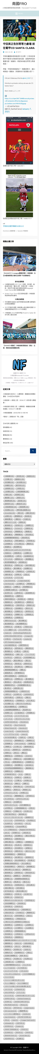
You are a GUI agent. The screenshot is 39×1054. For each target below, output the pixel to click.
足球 (26, 651)
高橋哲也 (8, 771)
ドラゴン (18, 577)
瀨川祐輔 (17, 568)
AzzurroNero (10, 513)
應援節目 (30, 912)
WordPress (32, 1050)
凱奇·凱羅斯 (28, 759)
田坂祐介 (30, 605)
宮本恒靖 (8, 934)
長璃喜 (8, 587)
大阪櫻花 (29, 525)
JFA (7, 1020)
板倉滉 (30, 476)
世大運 (18, 627)
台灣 (19, 556)
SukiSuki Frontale (24, 998)
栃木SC (29, 608)
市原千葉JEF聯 (10, 814)
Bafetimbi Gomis (10, 1035)
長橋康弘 (18, 771)
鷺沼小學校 (18, 660)
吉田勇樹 (8, 946)
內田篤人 (8, 713)
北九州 (29, 756)
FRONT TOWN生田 (11, 1029)
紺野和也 (18, 559)
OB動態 (9, 485)
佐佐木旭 (25, 537)
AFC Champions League (13, 642)
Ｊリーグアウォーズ (11, 734)
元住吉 (27, 949)
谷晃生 (18, 657)
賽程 (24, 753)
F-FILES (8, 740)
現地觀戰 (6, 427)
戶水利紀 (20, 912)
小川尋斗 (17, 746)
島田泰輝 (8, 925)
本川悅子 (28, 894)
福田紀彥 (8, 673)
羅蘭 (22, 670)
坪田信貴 (8, 937)
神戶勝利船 (19, 673)
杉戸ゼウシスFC (22, 799)
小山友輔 (29, 928)
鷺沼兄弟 (8, 565)
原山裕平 (26, 709)
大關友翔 (17, 553)
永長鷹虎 (28, 568)
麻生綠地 (22, 562)
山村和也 (30, 571)
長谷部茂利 (30, 593)
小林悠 (20, 488)
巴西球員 (18, 756)
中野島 (8, 958)
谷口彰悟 (21, 482)
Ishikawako (9, 1023)
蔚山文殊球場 (20, 860)
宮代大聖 (29, 534)
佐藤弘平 (8, 952)
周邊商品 (8, 528)
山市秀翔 (8, 808)
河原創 (8, 811)
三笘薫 (18, 780)
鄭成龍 (28, 531)
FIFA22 (24, 1029)
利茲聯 (8, 786)
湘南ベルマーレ (10, 522)
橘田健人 (9, 497)
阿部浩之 (18, 565)
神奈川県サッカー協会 (12, 869)
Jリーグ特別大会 (11, 829)
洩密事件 (16, 749)
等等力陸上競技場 (23, 510)
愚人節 (8, 688)
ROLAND (24, 722)
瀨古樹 (8, 875)
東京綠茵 (8, 525)
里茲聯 (27, 777)
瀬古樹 (8, 682)
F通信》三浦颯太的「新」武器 (13, 416)
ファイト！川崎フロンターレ (14, 980)
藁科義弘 (8, 860)
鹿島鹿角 (18, 516)
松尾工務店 (9, 888)
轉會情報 (18, 534)
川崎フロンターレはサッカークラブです (17, 550)
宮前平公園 (9, 697)
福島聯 (31, 743)
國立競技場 (9, 623)
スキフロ (8, 989)
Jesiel (15, 1020)
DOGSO (19, 1032)
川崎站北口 (24, 691)
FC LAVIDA (9, 799)
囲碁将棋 (8, 943)
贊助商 (30, 544)
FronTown (17, 639)
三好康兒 (9, 491)
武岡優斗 (8, 879)
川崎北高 (26, 832)
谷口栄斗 (28, 811)
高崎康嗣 (29, 842)
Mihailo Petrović (10, 728)
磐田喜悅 (26, 869)
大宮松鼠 (18, 934)
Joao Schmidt (10, 580)
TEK (7, 762)
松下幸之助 (9, 891)
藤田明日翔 (28, 746)
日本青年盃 (30, 900)
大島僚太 (9, 510)
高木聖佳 (21, 599)
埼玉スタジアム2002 (23, 703)
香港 (30, 599)
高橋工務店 (9, 842)
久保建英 (8, 765)
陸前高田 (28, 845)
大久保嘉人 (9, 703)
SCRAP (8, 1001)
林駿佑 (8, 802)
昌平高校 (30, 796)
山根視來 (9, 488)
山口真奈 (17, 694)
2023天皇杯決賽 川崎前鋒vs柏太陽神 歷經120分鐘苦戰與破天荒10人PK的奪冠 (20, 308)
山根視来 (18, 925)
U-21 (7, 749)
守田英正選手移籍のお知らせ (13, 226)
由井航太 (22, 676)
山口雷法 (8, 928)
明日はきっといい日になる (13, 900)
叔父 (17, 946)
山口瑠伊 (20, 583)
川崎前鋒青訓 (10, 507)
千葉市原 (30, 540)
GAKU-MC (30, 786)
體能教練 (29, 768)
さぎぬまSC (19, 989)
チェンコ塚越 (10, 983)
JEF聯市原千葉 (10, 774)
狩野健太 (18, 679)
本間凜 (8, 660)
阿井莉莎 (8, 663)
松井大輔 (20, 888)
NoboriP (8, 725)
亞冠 (26, 574)
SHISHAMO (19, 820)
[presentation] (19, 258)
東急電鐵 (29, 559)
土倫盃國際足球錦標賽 (12, 709)
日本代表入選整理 (9, 423)
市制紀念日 (21, 918)
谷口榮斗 (8, 593)
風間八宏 (8, 845)
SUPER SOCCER (11, 722)
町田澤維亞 (27, 587)
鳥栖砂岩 (8, 839)
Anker (24, 734)
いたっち (8, 719)
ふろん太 (8, 577)
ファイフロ (9, 977)
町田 (32, 808)
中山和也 (28, 958)
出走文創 (29, 765)
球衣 (20, 513)
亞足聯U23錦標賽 (11, 955)
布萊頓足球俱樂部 (11, 691)
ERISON (8, 531)
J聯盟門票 (23, 1011)
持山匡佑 (8, 540)
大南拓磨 (18, 617)
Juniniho (26, 1014)
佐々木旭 (18, 823)
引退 (29, 915)
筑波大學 (20, 605)
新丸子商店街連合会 (11, 909)
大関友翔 (8, 617)
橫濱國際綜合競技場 (22, 879)
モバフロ (8, 780)
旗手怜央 (20, 485)
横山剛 (17, 882)
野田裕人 (26, 789)
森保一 (19, 654)
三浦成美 (20, 961)
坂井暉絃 (22, 706)
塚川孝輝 (22, 620)
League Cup (29, 1008)
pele (7, 832)
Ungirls (8, 633)
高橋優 (19, 842)
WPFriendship (18, 1050)
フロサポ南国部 (28, 974)
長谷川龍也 (30, 565)
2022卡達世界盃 (10, 645)
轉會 (17, 783)
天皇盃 (8, 553)
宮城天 (20, 497)
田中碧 (20, 476)
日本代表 (8, 906)
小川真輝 (18, 928)
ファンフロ (30, 654)
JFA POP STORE (24, 1017)
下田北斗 (28, 627)
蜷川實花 (18, 857)
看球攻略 (8, 872)
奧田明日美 (9, 700)
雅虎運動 (18, 765)
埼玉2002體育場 (10, 706)
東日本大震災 (21, 891)
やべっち (8, 559)
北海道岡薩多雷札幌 (11, 537)
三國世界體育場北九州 (12, 965)
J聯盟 (17, 519)
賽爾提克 (21, 854)
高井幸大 (18, 525)
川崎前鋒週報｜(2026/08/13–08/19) (15, 413)
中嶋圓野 (29, 762)
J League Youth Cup (27, 1020)
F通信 (8, 494)
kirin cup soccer (10, 1011)
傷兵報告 (8, 651)
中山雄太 (17, 958)
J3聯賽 (8, 746)
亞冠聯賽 (8, 743)
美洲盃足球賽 (10, 866)
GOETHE (20, 1023)
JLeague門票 (21, 826)
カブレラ (20, 992)
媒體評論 (8, 756)
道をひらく (30, 851)
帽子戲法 (8, 777)
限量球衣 (8, 602)
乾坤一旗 (23, 955)
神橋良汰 (17, 759)
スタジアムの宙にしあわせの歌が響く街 (17, 986)
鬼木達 (28, 516)
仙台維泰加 (19, 952)
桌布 (16, 753)
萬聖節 (30, 602)
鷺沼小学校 (30, 835)
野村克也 (8, 851)
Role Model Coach (11, 1005)
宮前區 (19, 697)
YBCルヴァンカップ (22, 719)
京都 (30, 737)
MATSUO (17, 1008)
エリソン (8, 820)
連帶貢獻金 (19, 740)
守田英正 (25, 231)
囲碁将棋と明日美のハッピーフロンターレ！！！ (20, 940)
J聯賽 (25, 783)
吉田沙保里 (28, 943)
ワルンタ (26, 965)
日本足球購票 (10, 903)
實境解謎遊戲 (20, 931)
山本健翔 (29, 925)
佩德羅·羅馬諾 (18, 762)
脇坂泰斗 (19, 479)
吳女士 (18, 943)
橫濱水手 (21, 504)
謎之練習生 (19, 602)
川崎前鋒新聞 (22, 491)
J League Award (23, 580)
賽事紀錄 (6, 435)
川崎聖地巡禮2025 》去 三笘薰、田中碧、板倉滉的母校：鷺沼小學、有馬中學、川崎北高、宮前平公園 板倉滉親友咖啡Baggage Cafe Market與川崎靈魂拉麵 (20, 287)
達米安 (21, 501)
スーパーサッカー (21, 716)
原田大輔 (26, 946)
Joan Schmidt (10, 1017)
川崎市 (8, 694)
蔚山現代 (18, 666)
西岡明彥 (8, 857)
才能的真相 (26, 909)
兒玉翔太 (17, 949)
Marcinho (23, 728)
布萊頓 (18, 777)
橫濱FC (8, 882)
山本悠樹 (8, 544)
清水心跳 (17, 682)
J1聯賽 (17, 587)
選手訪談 (18, 648)
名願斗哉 (8, 574)
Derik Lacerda (20, 743)
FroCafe (18, 528)
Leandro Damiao (22, 731)
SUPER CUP (9, 998)
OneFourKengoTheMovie (22, 633)
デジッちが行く (24, 630)
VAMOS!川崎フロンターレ (25, 995)
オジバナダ (9, 995)
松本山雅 (30, 885)
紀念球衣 (26, 749)
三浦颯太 (17, 811)
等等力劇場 (19, 540)
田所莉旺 (18, 872)
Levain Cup (9, 731)
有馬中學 (8, 835)
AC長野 (20, 1038)
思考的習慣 (19, 915)
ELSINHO (8, 1032)
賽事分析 (29, 648)
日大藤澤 (17, 802)
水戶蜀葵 (23, 590)
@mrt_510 (26, 78)
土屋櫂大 (28, 553)
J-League (28, 636)
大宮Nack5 (30, 934)
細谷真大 (8, 783)
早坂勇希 (20, 571)
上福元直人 (9, 961)
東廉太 (8, 759)
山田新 (8, 516)
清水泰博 (26, 875)
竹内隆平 (16, 832)
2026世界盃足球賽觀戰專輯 (14, 768)
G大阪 (7, 639)
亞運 (29, 952)
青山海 (18, 845)
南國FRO (19, 4)
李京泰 (18, 894)
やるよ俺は (19, 544)
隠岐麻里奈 (9, 596)
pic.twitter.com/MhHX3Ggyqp (15, 103)
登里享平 (9, 504)
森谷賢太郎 (28, 682)
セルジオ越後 (23, 983)
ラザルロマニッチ (11, 792)
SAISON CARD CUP (22, 1001)
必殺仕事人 (18, 688)
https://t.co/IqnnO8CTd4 (13, 98)
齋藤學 (19, 596)
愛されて (8, 915)
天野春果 (29, 614)
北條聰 (8, 789)
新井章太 (29, 611)
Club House (9, 583)
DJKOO (29, 1032)
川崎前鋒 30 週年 (11, 590)
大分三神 (30, 700)
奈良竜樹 (20, 700)
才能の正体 (9, 912)
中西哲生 (8, 627)
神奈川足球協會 (10, 676)
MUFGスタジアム (11, 805)
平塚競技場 (9, 918)
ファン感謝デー (10, 630)
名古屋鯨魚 (9, 556)
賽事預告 (6, 439)
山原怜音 (18, 593)
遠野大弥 (18, 851)
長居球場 (8, 848)
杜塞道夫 (18, 611)
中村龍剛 (30, 713)
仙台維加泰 (28, 556)
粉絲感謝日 (9, 605)
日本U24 (18, 906)
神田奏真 (30, 583)
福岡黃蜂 (30, 866)
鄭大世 (18, 663)
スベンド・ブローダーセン (13, 817)
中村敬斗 (24, 792)
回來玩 (22, 522)
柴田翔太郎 (19, 885)
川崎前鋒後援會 (20, 808)
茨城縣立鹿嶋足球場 (11, 863)
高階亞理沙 (19, 839)
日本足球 (21, 903)
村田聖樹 (8, 894)
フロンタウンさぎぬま (12, 974)
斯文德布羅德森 (10, 562)
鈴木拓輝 (18, 848)
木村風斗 (28, 780)
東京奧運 (8, 611)
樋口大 (26, 882)
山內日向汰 (28, 694)
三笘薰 (8, 479)
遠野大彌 (8, 534)
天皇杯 (22, 737)
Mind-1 (8, 1008)
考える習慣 (26, 863)
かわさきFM (9, 992)
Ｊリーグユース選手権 (12, 1014)
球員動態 (30, 740)
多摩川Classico (10, 620)
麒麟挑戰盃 (19, 796)
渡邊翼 (17, 875)
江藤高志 (28, 528)
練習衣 (21, 866)
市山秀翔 (31, 820)
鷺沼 (28, 660)
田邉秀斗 (8, 679)
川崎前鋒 (9, 476)
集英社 (17, 789)
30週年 (8, 753)
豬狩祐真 (22, 814)
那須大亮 (28, 663)
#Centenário (10, 101)
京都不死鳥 (23, 645)
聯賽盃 (29, 666)
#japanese (24, 101)
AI (20, 774)
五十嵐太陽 (19, 713)
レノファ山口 (10, 968)
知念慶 (8, 547)
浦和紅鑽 (8, 519)
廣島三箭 (30, 513)
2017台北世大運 (10, 737)
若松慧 (8, 568)
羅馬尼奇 (8, 648)
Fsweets (19, 1026)
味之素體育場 (21, 623)
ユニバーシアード (11, 971)
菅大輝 (31, 860)
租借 (28, 774)
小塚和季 (8, 931)
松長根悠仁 (9, 571)
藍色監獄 (29, 857)
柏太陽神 (17, 547)
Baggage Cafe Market (27, 829)
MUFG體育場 (25, 805)
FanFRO (8, 657)
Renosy (24, 1005)
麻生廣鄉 (18, 835)
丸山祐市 (8, 823)
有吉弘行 (18, 897)
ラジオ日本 (22, 968)
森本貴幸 (8, 885)
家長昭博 (24, 507)
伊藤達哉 (18, 531)
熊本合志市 (30, 872)
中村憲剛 (9, 482)
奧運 (28, 697)
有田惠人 (8, 897)
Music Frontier (20, 725)
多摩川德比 (18, 786)
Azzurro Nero (24, 1035)
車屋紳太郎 (10, 501)
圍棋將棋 (18, 937)
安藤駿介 (18, 614)
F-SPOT (8, 796)
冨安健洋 (29, 817)
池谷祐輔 (18, 608)
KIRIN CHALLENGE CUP (13, 636)
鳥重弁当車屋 (10, 599)
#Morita (17, 101)
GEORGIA (9, 1026)
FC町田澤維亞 (29, 657)
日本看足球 (9, 826)
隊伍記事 (6, 443)
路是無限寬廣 (10, 854)
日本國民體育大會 (24, 685)
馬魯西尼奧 (9, 654)
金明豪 (29, 848)
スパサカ (8, 716)
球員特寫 (12, 231)
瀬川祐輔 (29, 679)
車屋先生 (8, 666)
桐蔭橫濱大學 (10, 685)
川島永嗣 (8, 614)
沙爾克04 (8, 608)
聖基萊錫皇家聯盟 (11, 670)
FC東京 (27, 519)
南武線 (8, 949)
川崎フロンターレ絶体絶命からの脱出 (17, 922)
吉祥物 (18, 574)
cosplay (27, 639)
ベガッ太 (24, 971)
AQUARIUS (9, 1038)
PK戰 (17, 651)
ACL (28, 823)
